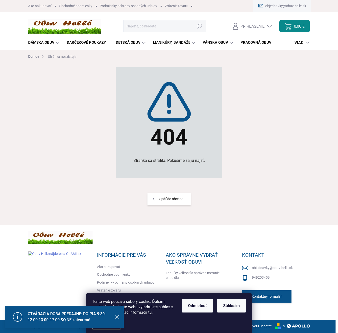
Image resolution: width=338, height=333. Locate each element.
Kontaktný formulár (267, 296)
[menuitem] (44, 42)
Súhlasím (231, 305)
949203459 (261, 277)
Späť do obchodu (172, 199)
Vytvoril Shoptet (259, 326)
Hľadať (199, 26)
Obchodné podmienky (75, 6)
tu (150, 312)
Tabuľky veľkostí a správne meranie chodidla (192, 275)
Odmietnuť (197, 305)
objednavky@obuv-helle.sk (272, 268)
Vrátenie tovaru (176, 6)
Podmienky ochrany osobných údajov (128, 6)
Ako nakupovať (39, 6)
